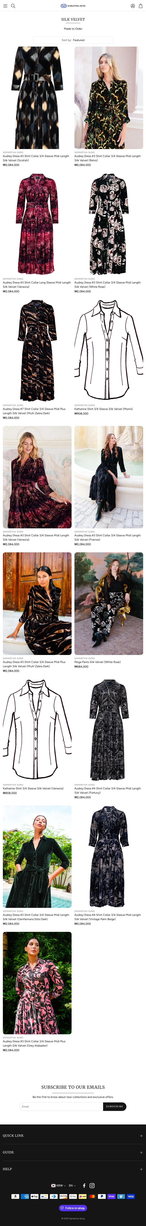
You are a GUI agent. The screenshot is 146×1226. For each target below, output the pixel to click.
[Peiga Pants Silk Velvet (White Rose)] (108, 603)
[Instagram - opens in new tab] (92, 1185)
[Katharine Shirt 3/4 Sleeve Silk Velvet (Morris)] (108, 350)
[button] (5, 5)
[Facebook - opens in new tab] (84, 1185)
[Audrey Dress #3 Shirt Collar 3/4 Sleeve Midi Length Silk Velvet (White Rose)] (108, 224)
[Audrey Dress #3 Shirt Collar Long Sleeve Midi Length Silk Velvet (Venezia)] (37, 224)
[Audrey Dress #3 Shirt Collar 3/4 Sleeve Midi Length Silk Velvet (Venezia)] (37, 477)
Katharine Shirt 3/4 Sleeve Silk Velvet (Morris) (103, 409)
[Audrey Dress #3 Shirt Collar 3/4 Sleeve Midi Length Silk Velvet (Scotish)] (37, 98)
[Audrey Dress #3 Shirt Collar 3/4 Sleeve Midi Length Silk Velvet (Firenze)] (108, 477)
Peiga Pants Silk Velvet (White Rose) (97, 662)
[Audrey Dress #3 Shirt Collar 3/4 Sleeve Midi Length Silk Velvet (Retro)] (108, 98)
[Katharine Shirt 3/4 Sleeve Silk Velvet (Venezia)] (37, 730)
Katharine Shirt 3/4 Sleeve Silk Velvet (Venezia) (33, 788)
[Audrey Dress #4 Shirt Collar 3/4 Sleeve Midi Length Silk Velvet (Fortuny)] (108, 730)
